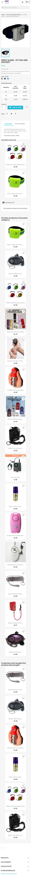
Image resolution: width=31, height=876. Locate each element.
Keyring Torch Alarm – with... (15, 361)
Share (7, 113)
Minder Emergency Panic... (15, 623)
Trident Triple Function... (15, 506)
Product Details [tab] (20, 124)
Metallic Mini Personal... (15, 652)
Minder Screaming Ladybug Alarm (15, 164)
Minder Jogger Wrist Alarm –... (15, 193)
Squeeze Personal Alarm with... (15, 535)
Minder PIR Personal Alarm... (15, 419)
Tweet (11, 113)
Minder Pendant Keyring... (15, 594)
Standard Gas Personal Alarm (15, 390)
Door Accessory (15, 477)
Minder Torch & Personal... (15, 448)
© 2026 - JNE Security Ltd (9, 874)
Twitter (2, 848)
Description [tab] (8, 124)
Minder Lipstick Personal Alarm (15, 332)
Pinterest (15, 113)
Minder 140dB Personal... (15, 273)
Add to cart (15, 107)
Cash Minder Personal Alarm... (15, 565)
